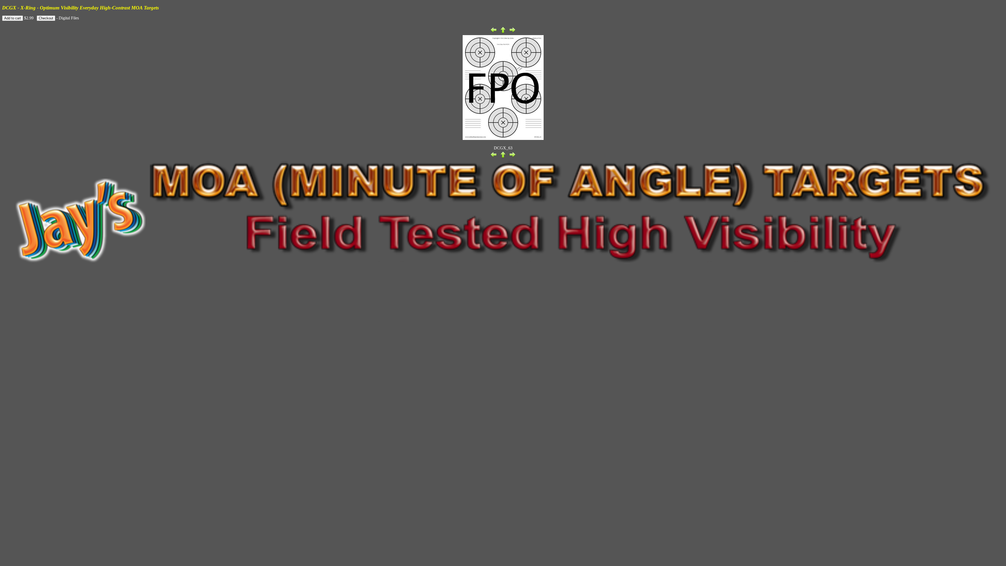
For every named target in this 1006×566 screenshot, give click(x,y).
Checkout (46, 18)
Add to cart (12, 18)
